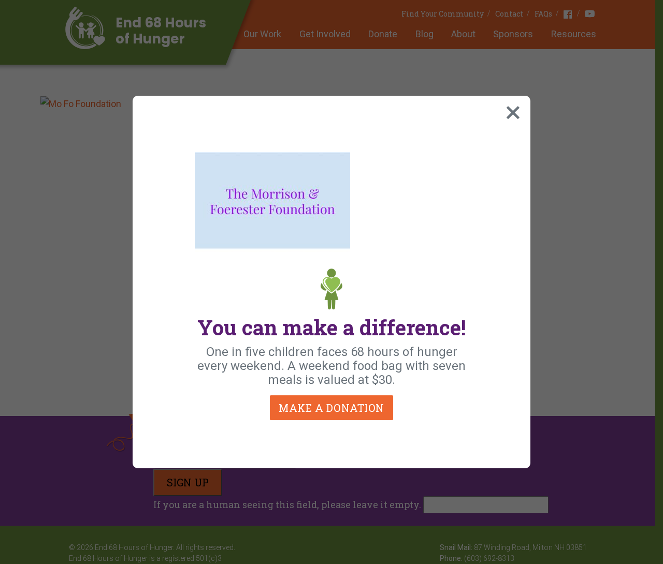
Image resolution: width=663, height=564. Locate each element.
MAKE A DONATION (331, 407)
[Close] (510, 110)
